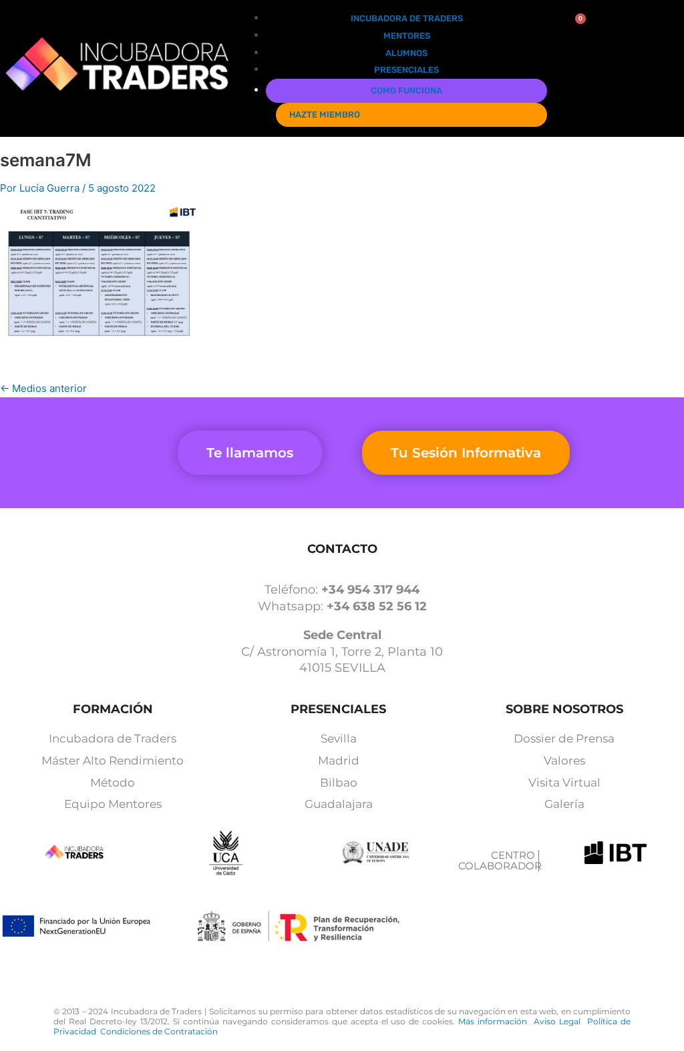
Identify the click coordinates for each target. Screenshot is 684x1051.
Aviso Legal (560, 1021)
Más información (496, 1021)
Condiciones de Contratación (159, 1031)
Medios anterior (43, 388)
